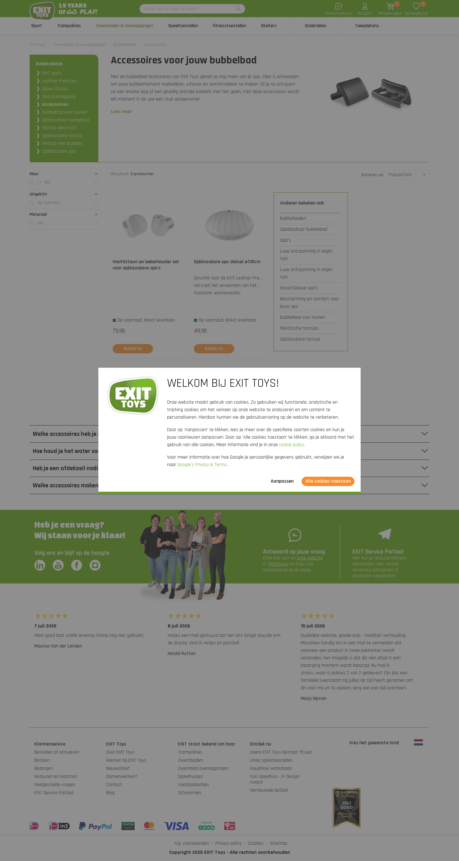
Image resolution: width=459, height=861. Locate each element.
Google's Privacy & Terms (202, 464)
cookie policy (291, 444)
